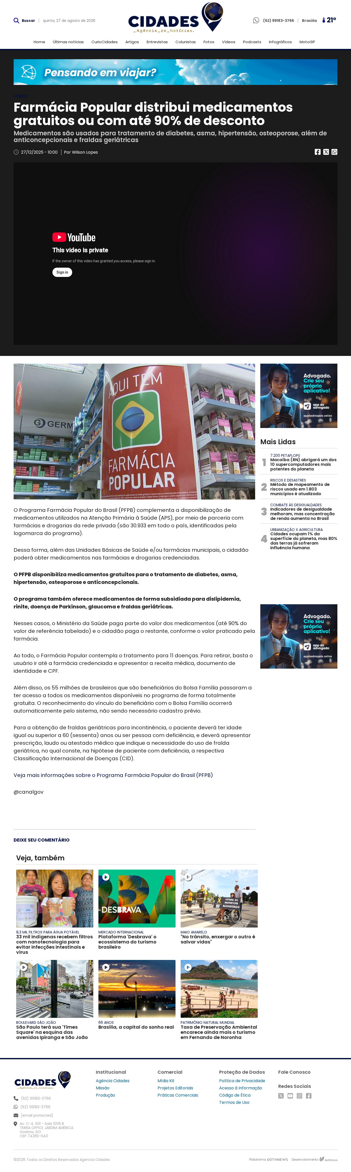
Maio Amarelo (194, 932)
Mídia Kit (166, 1081)
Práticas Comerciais (178, 1095)
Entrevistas (157, 42)
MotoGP (307, 42)
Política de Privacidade (242, 1081)
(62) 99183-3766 (35, 1107)
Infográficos (280, 42)
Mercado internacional (121, 932)
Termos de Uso (234, 1102)
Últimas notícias (68, 42)
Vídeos (228, 42)
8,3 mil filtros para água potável (47, 932)
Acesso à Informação (240, 1088)
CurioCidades (104, 42)
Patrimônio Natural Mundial (208, 1022)
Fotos (209, 42)
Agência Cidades (113, 1081)
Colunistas (186, 42)
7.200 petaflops (285, 455)
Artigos (132, 42)
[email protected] (37, 1115)
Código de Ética (235, 1095)
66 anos (106, 1022)
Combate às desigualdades (296, 505)
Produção (105, 1095)
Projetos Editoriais (175, 1088)
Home (39, 42)
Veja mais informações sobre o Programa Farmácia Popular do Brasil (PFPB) (113, 775)
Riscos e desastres (288, 480)
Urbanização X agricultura (296, 530)
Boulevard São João (36, 1022)
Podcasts (252, 42)
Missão (102, 1088)
